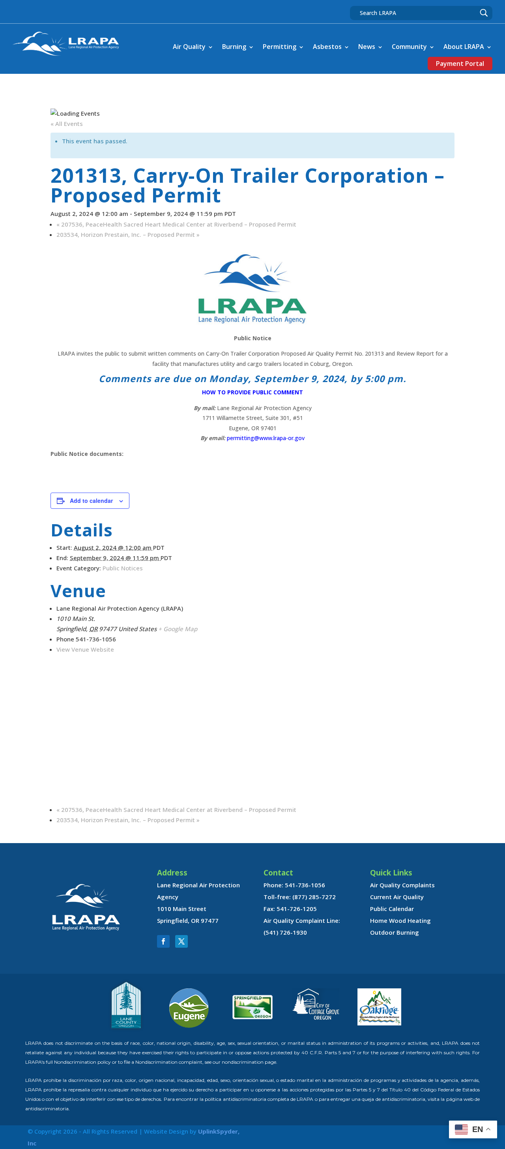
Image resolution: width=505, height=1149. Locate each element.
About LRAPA (463, 46)
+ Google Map (177, 629)
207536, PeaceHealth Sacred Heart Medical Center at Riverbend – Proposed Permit (176, 224)
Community (409, 46)
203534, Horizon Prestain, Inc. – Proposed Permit (128, 234)
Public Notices (123, 568)
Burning (234, 46)
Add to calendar (91, 500)
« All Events (66, 123)
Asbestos (327, 46)
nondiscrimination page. (249, 1062)
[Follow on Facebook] (163, 941)
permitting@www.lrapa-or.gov (266, 438)
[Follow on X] (181, 941)
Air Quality (189, 46)
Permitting (279, 46)
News (366, 46)
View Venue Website (85, 649)
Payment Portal (460, 63)
